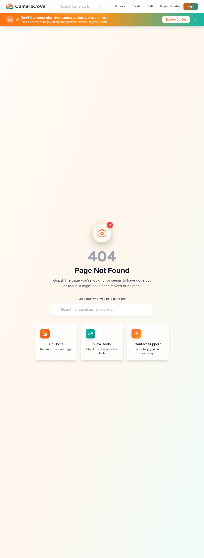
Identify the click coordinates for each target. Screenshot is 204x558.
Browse (120, 6)
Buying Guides (170, 6)
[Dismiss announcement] (195, 19)
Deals (136, 6)
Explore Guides (176, 19)
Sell (150, 6)
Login (190, 6)
